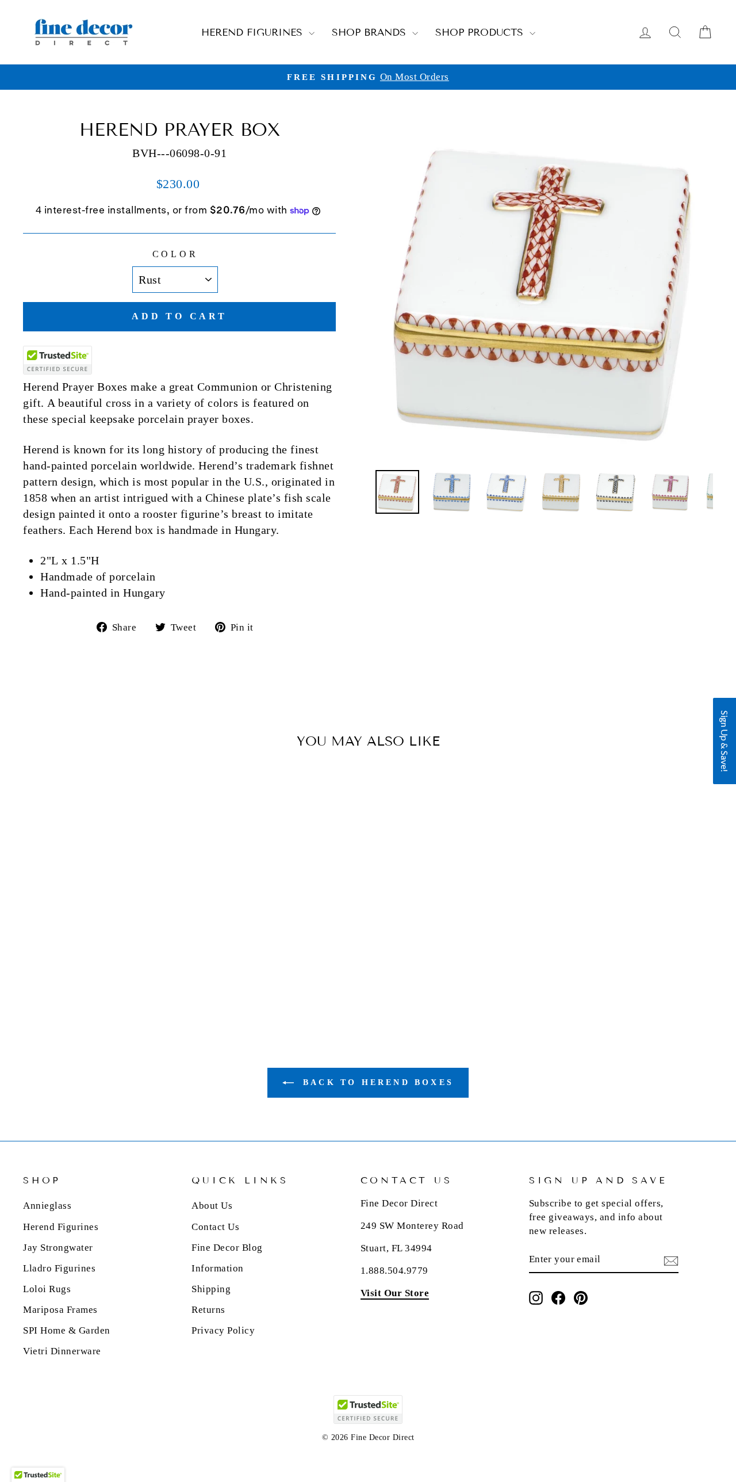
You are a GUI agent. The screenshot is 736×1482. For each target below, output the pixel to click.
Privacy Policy (223, 1330)
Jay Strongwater (58, 1247)
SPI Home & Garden (66, 1330)
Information (217, 1268)
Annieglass (47, 1205)
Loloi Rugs (47, 1289)
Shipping (211, 1289)
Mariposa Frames (60, 1309)
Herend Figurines (253, 32)
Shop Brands (370, 32)
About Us (211, 1205)
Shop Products (481, 32)
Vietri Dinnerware (62, 1351)
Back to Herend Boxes (376, 1082)
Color (175, 254)
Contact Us (215, 1226)
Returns (208, 1309)
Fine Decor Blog (227, 1247)
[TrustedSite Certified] (57, 360)
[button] (724, 741)
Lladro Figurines (59, 1268)
